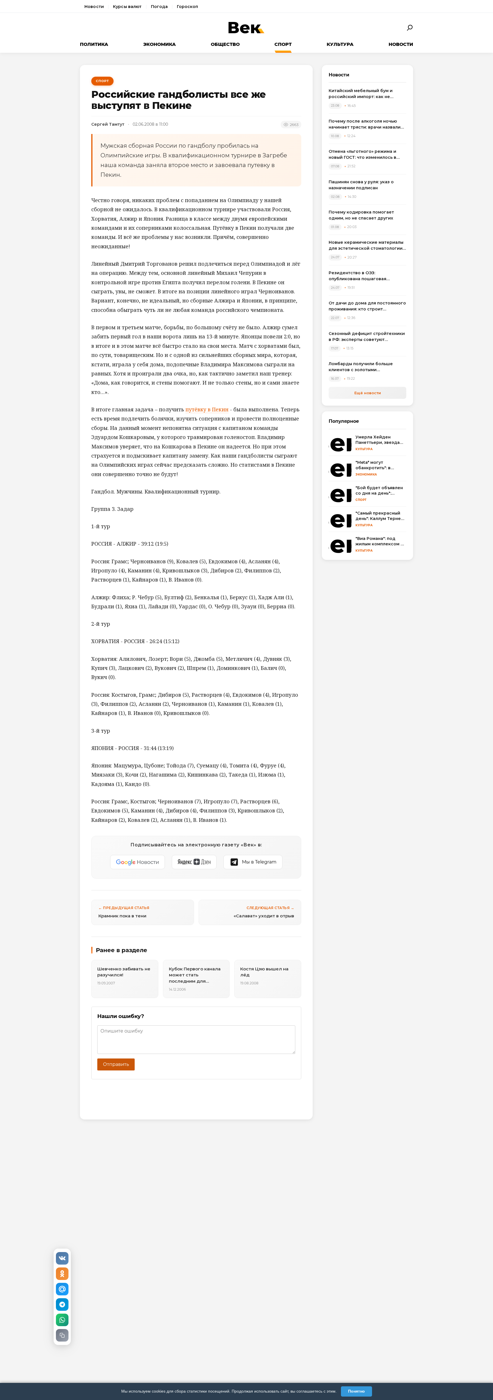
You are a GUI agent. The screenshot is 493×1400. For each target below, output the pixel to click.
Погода (159, 6)
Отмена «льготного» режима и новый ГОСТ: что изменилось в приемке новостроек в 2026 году (366, 154)
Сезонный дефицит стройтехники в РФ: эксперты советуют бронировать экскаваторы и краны (367, 337)
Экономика (159, 44)
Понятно (356, 1391)
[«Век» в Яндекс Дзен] (194, 862)
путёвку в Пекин (207, 409)
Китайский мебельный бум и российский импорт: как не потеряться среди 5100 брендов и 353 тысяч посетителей (367, 94)
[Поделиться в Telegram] (62, 1304)
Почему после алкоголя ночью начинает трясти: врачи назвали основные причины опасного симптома (365, 124)
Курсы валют (127, 6)
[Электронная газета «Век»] (246, 28)
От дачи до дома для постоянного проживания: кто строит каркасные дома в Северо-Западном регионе (367, 306)
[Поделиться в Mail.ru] (62, 1289)
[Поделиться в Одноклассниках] (62, 1273)
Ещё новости (367, 393)
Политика (94, 44)
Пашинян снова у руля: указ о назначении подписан (361, 184)
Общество (225, 44)
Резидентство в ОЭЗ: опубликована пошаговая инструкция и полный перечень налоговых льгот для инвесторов (366, 276)
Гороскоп (187, 6)
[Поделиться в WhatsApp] (62, 1320)
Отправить (116, 1064)
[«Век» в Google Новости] (137, 862)
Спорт (283, 44)
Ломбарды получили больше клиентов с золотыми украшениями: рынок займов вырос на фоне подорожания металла (361, 367)
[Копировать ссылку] (62, 1335)
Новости (94, 6)
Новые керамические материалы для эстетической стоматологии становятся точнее (366, 245)
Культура (340, 44)
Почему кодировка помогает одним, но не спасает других (361, 215)
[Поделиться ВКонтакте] (62, 1258)
